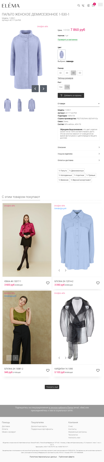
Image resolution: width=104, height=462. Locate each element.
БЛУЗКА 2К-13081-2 (13, 368)
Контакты (72, 429)
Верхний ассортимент (81, 180)
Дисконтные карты (39, 426)
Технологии (73, 435)
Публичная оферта (66, 457)
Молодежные (66, 175)
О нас (70, 426)
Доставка (6, 426)
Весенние (64, 180)
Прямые (91, 175)
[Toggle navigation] (100, 5)
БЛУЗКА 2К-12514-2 (64, 281)
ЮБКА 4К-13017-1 (12, 281)
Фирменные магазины (77, 432)
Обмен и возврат (9, 432)
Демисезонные (77, 170)
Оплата (5, 429)
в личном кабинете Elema (61, 407)
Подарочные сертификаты (42, 429)
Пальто (63, 170)
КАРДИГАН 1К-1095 (64, 368)
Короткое (80, 175)
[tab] (79, 103)
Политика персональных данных (43, 457)
